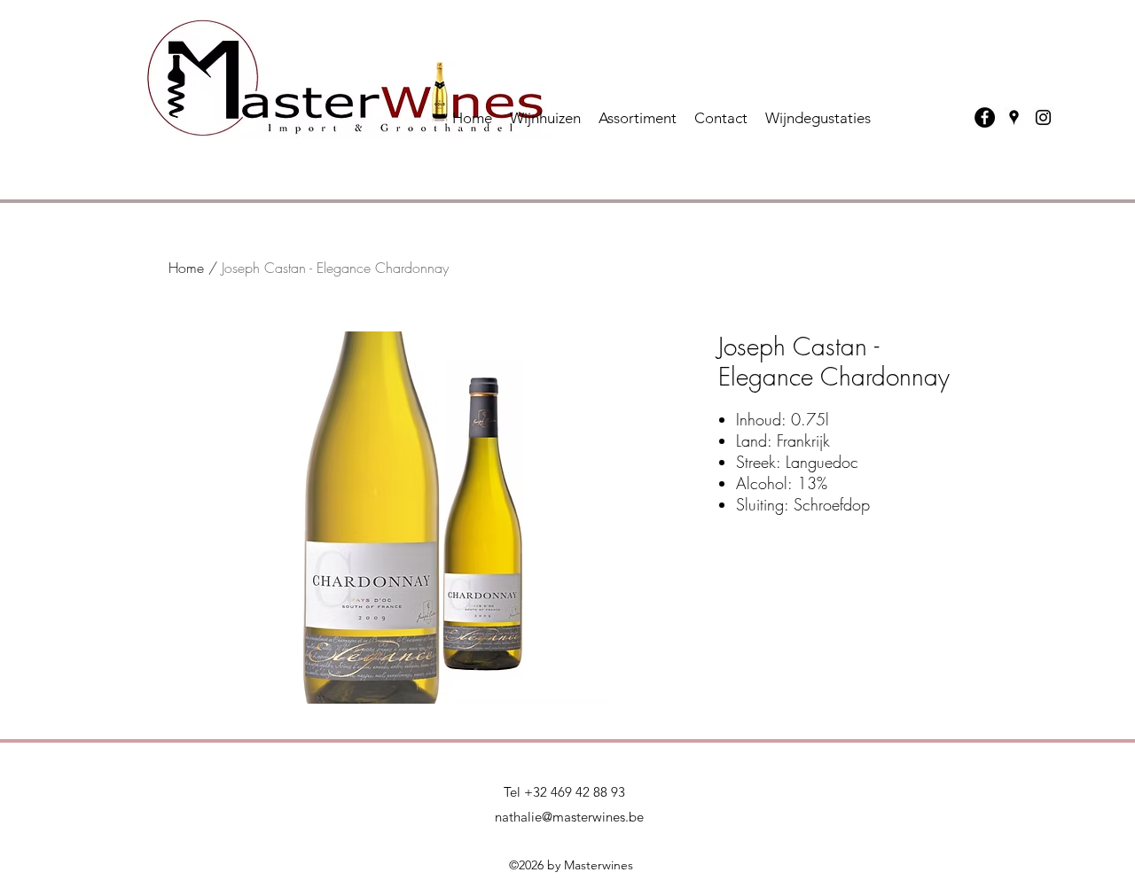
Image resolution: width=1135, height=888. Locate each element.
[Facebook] (985, 117)
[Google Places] (1014, 117)
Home (186, 267)
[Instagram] (1043, 117)
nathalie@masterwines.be (569, 816)
